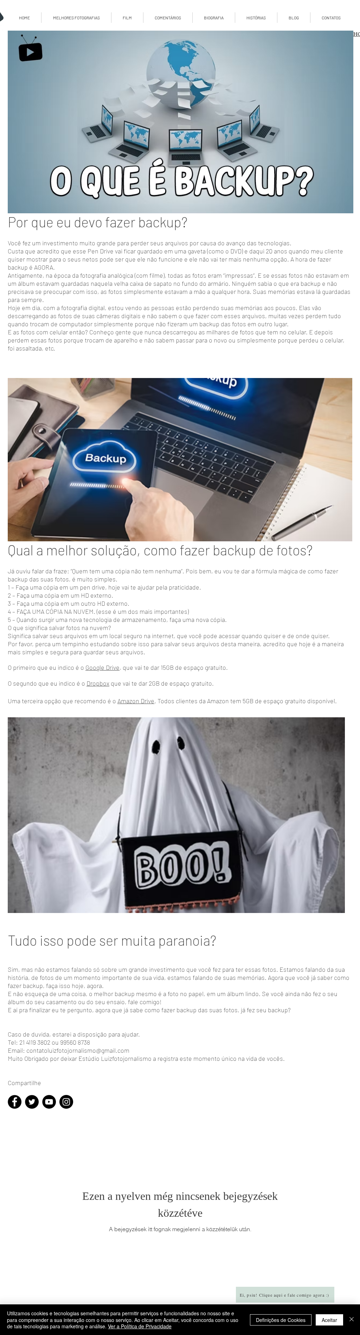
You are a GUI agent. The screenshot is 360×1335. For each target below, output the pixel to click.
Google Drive (102, 667)
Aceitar (329, 1319)
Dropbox (97, 683)
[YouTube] (49, 1102)
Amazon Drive (135, 701)
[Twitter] (32, 1102)
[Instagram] (66, 1102)
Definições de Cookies (281, 1319)
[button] (293, 17)
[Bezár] (351, 1319)
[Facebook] (14, 1102)
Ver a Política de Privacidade (140, 1326)
